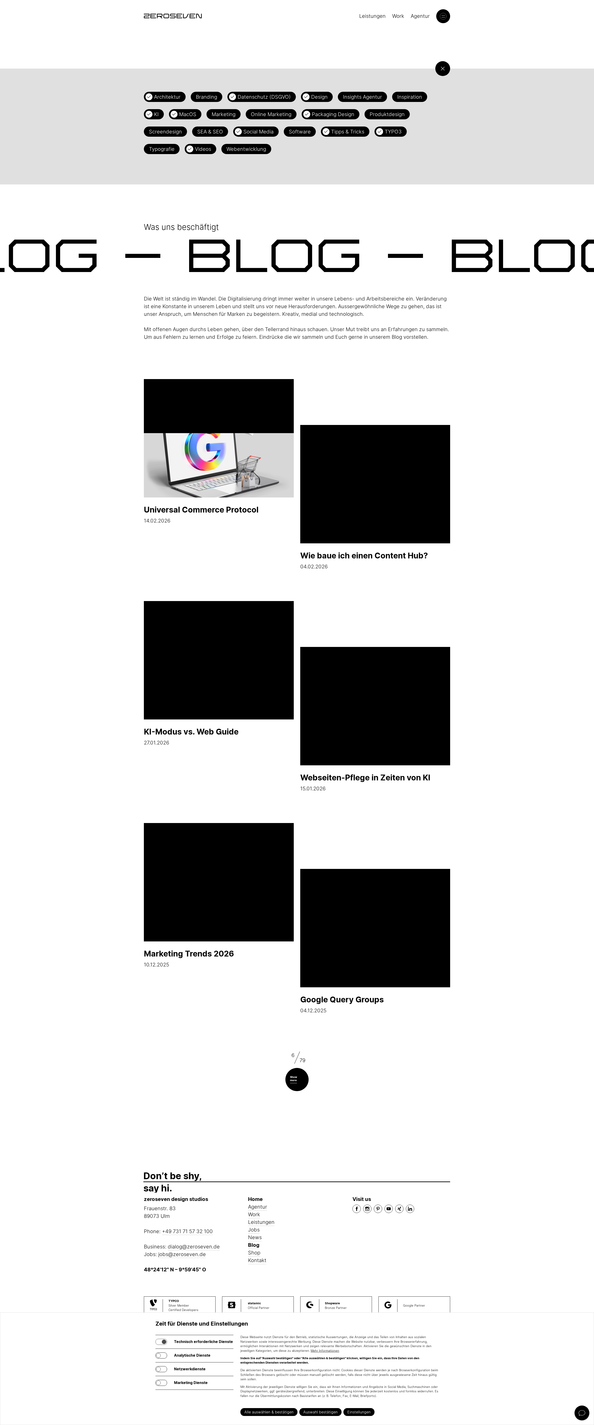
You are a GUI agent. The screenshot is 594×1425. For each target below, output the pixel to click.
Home (255, 1199)
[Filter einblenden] (442, 68)
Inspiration (409, 97)
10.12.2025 (189, 958)
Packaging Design (333, 114)
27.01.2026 (191, 736)
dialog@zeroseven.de (194, 1247)
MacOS (187, 114)
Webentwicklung (246, 149)
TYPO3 (393, 132)
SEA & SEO (210, 132)
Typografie (161, 149)
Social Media (258, 132)
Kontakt (257, 1260)
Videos (203, 149)
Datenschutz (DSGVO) (264, 97)
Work (398, 16)
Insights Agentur (362, 97)
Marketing (224, 114)
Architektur (167, 97)
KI (156, 114)
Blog (253, 1245)
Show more (293, 1078)
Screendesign (165, 132)
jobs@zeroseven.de (182, 1254)
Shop (254, 1253)
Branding (206, 97)
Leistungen (372, 16)
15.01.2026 (365, 782)
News (255, 1237)
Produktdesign (387, 114)
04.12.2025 (342, 1004)
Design (319, 97)
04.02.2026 (364, 560)
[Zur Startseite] (173, 16)
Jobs (254, 1230)
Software (300, 132)
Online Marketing (271, 114)
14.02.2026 (201, 514)
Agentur (420, 16)
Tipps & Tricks (347, 132)
